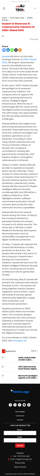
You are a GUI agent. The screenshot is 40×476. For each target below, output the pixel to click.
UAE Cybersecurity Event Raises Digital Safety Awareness (27, 368)
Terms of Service (20, 467)
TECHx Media (20, 412)
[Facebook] (4, 50)
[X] (16, 50)
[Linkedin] (8, 50)
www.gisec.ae (19, 340)
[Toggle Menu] (4, 8)
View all (33, 351)
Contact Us (20, 416)
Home (4, 18)
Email (20, 437)
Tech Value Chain (17, 18)
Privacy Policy (20, 463)
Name (20, 430)
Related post (10, 351)
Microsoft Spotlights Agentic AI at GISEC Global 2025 (27, 377)
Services (20, 420)
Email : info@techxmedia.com (21, 459)
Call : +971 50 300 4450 (21, 456)
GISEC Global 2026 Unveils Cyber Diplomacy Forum (26, 359)
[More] (20, 50)
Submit (20, 445)
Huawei (5, 56)
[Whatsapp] (12, 50)
